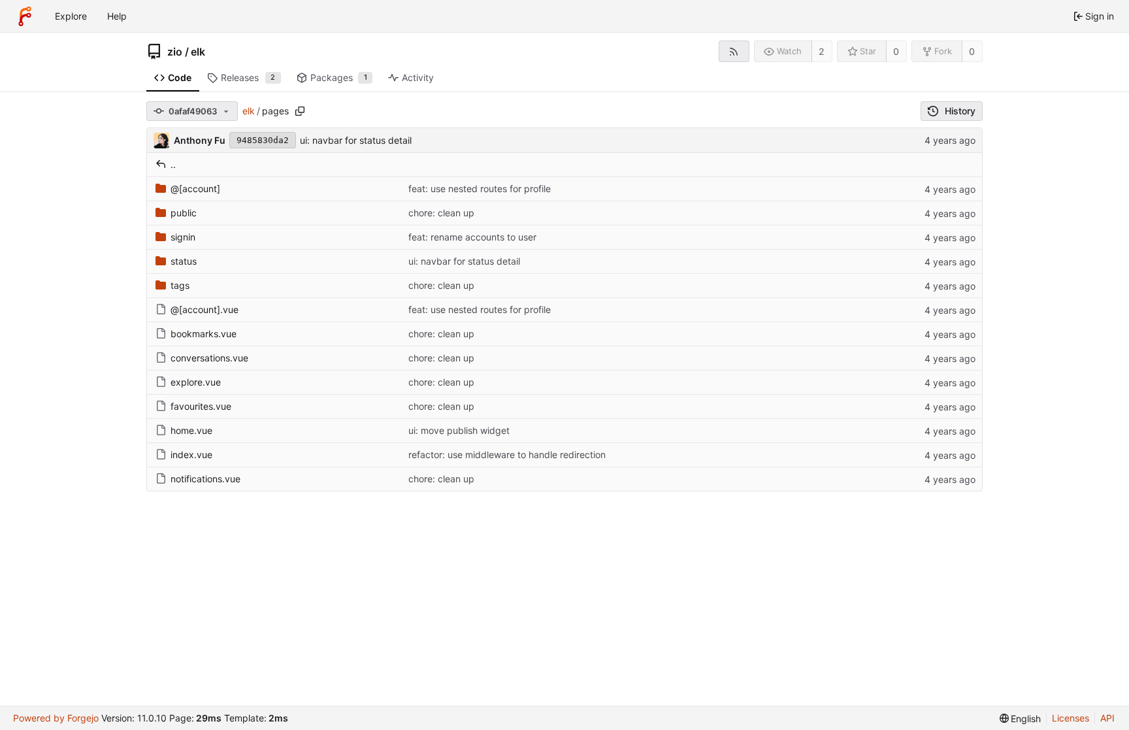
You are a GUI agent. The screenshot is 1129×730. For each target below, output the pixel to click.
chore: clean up (441, 212)
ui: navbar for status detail (356, 140)
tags (180, 285)
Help (117, 16)
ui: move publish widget (459, 430)
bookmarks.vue (204, 333)
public (184, 212)
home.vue (191, 430)
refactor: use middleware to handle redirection (507, 454)
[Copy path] (300, 111)
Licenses (1070, 717)
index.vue (191, 454)
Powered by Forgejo (56, 717)
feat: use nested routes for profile (479, 188)
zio (174, 51)
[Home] (25, 16)
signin (183, 236)
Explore (71, 16)
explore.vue (196, 382)
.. (173, 164)
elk (198, 51)
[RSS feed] (734, 51)
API (1107, 717)
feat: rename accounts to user (472, 236)
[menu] (1020, 718)
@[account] (195, 188)
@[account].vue (204, 309)
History (960, 110)
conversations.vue (209, 357)
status (184, 261)
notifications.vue (205, 478)
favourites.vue (201, 406)
